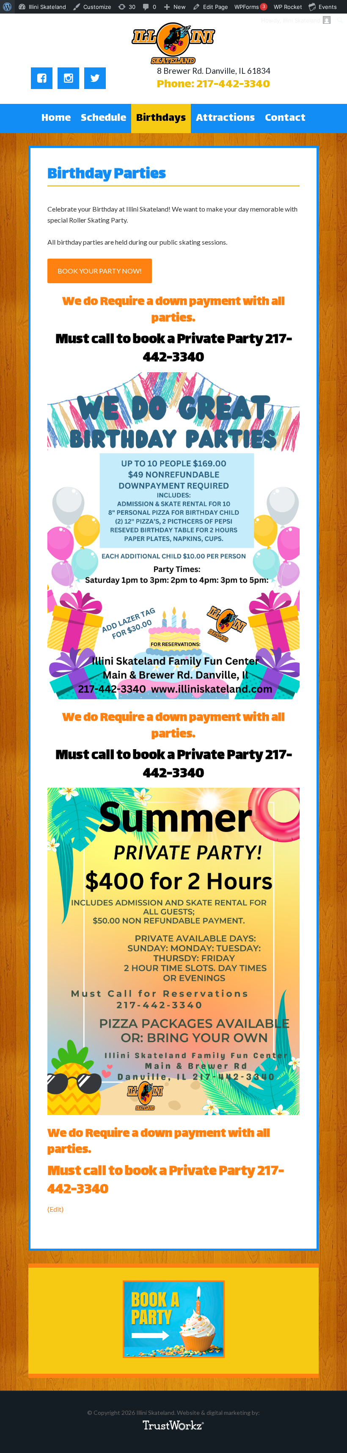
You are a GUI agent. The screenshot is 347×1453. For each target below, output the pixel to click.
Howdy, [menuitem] (290, 20)
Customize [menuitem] (97, 6)
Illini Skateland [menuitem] (47, 6)
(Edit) (55, 1209)
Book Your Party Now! (100, 271)
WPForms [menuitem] (249, 6)
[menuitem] (7, 7)
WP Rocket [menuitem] (288, 6)
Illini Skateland (173, 43)
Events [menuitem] (328, 6)
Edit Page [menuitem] (215, 6)
